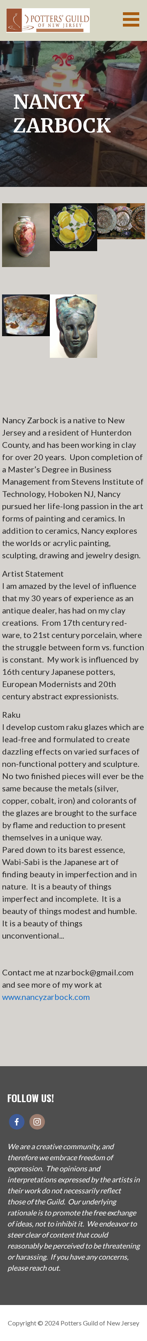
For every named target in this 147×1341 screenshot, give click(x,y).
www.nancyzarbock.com (46, 997)
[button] (134, 19)
